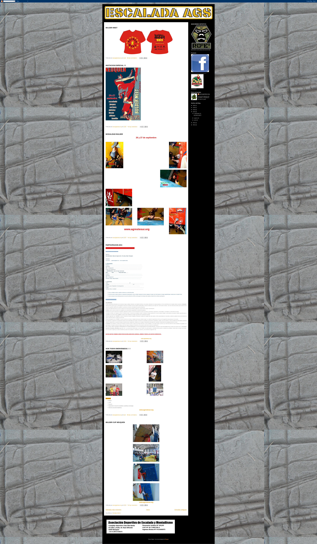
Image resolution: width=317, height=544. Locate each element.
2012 (194, 124)
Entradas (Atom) (116, 513)
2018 (194, 107)
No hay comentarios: (132, 58)
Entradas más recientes (113, 510)
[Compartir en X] (143, 58)
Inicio (148, 510)
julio (195, 120)
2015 (194, 111)
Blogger (166, 539)
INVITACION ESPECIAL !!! (116, 65)
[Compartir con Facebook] (145, 58)
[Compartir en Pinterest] (146, 58)
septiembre (197, 113)
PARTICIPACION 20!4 (114, 245)
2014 (194, 122)
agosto (196, 118)
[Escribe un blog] (142, 58)
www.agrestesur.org (146, 410)
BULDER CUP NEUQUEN (115, 422)
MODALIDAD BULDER (114, 134)
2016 (194, 109)
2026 (194, 105)
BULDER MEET (111, 28)
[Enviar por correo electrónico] (140, 58)
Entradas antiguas (181, 510)
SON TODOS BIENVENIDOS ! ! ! (118, 349)
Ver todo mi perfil (202, 99)
